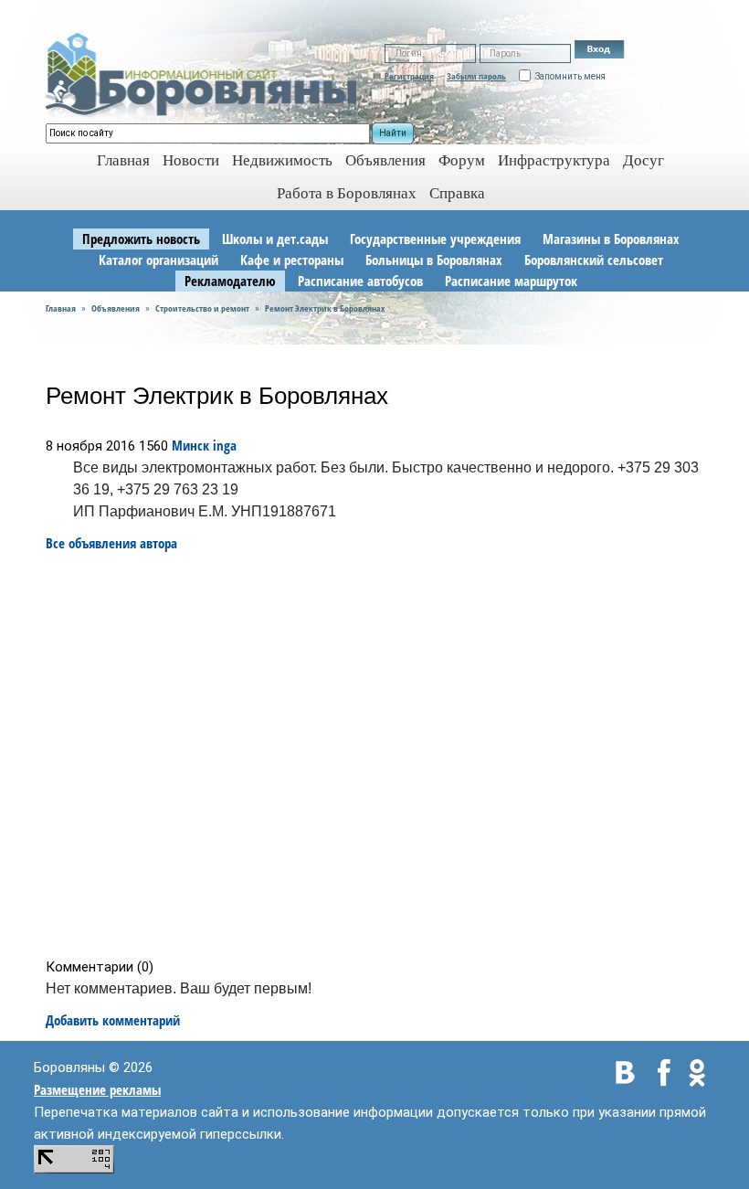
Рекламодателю (230, 280)
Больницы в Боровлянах (433, 259)
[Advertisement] (380, 755)
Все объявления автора (111, 543)
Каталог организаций (158, 259)
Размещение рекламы (97, 1089)
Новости (191, 160)
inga (225, 445)
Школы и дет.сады (275, 238)
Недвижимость (282, 160)
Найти (392, 133)
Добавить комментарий (113, 1020)
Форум (461, 160)
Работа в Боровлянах (347, 193)
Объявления (385, 160)
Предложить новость (141, 238)
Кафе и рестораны (291, 259)
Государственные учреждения (435, 238)
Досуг (643, 160)
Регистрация (409, 75)
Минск (190, 445)
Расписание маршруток (511, 280)
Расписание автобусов (360, 280)
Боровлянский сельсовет (593, 259)
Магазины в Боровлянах (611, 238)
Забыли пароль (476, 75)
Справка (457, 193)
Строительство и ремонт (202, 308)
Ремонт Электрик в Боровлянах (325, 308)
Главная (61, 308)
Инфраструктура (554, 160)
